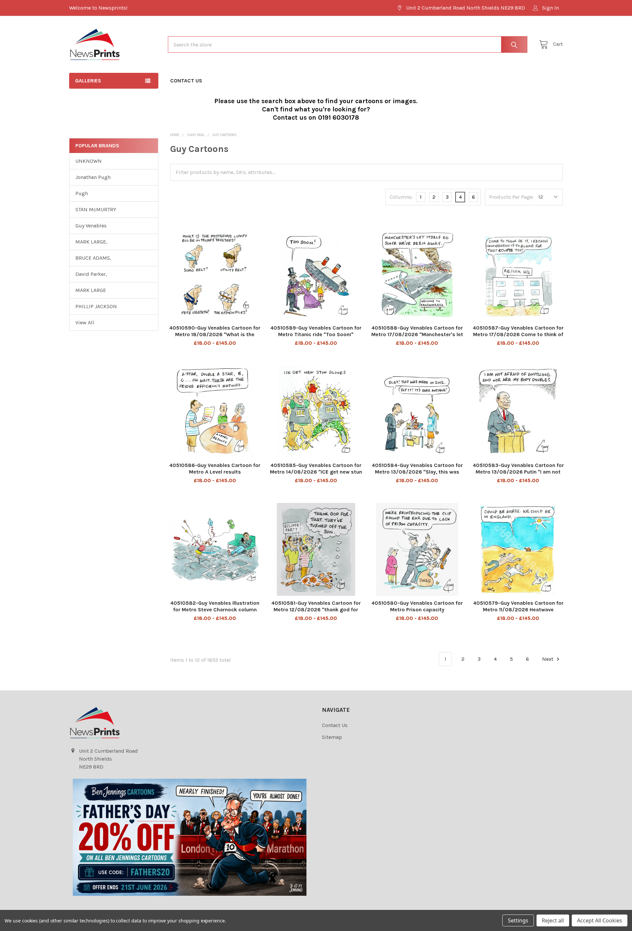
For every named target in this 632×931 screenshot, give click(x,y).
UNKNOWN (88, 161)
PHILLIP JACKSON (96, 306)
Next (548, 659)
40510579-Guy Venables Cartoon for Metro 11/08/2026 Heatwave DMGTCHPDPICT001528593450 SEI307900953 (518, 613)
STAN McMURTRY (95, 209)
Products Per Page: (511, 197)
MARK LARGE (90, 290)
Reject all (553, 920)
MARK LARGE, (91, 242)
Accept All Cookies (599, 920)
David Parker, (91, 274)
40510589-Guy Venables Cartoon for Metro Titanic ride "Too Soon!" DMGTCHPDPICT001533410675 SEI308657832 (315, 338)
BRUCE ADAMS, (93, 258)
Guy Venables (91, 225)
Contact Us (186, 80)
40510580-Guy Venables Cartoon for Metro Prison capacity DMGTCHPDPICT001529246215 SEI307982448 (417, 613)
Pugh (81, 193)
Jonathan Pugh (93, 177)
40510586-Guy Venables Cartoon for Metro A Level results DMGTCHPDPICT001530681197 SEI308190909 (214, 475)
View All (84, 322)
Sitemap (332, 737)
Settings (518, 920)
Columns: (401, 197)
